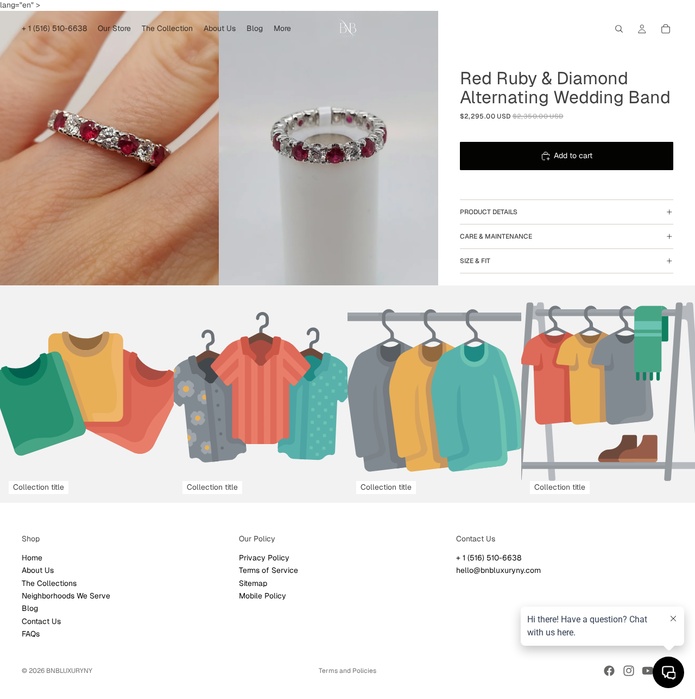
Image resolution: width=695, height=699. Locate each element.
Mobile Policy (262, 596)
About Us (38, 570)
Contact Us (41, 621)
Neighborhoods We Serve (66, 596)
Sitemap (253, 583)
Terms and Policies (347, 670)
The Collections (49, 583)
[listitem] (282, 29)
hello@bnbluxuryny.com (498, 570)
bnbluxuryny (69, 670)
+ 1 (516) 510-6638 (488, 557)
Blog (30, 608)
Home (32, 557)
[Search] (619, 29)
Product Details (488, 212)
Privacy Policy (264, 557)
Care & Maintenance (496, 236)
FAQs (31, 634)
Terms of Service (268, 570)
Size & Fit (475, 261)
